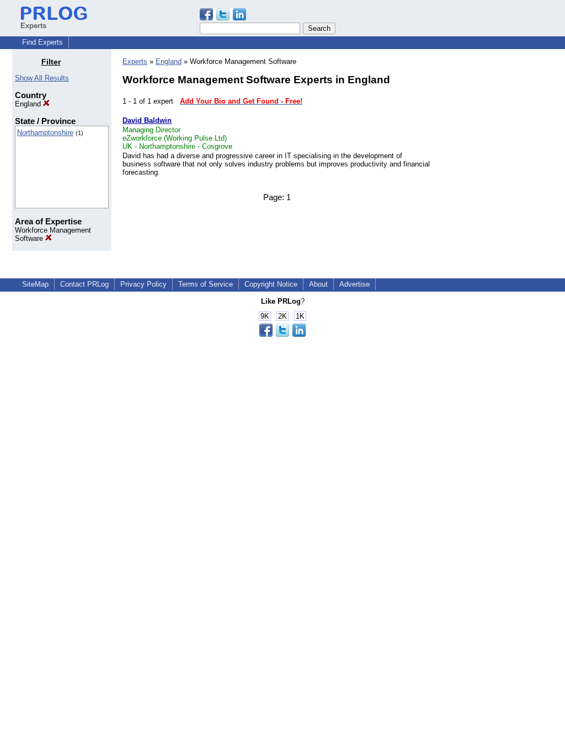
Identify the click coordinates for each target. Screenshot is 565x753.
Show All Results (42, 78)
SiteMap (35, 284)
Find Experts (42, 42)
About (318, 284)
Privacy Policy (143, 284)
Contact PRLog (84, 284)
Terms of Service (205, 284)
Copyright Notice (270, 284)
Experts (134, 61)
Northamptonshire (45, 132)
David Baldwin (147, 120)
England (29, 104)
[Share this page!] (223, 18)
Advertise (354, 284)
